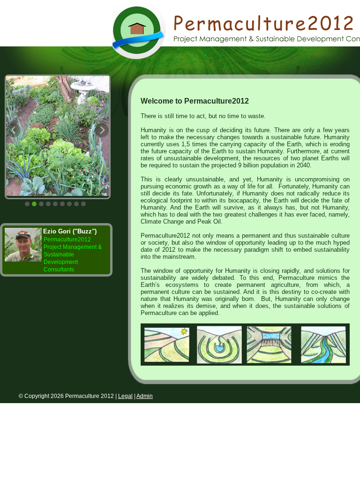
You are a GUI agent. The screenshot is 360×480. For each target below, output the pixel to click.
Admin (144, 396)
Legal (125, 396)
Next (110, 137)
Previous (22, 137)
